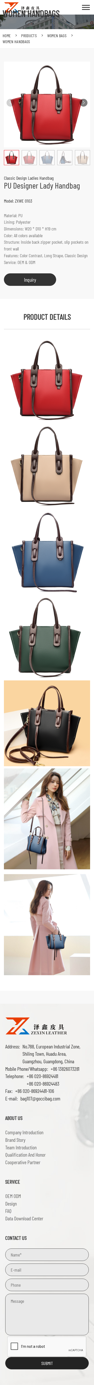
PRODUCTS (29, 35)
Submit (47, 1363)
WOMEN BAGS (57, 35)
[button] (83, 103)
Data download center (24, 1218)
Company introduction (24, 1132)
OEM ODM (13, 1196)
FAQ (8, 1211)
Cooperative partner (22, 1162)
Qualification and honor (25, 1154)
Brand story (15, 1140)
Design (11, 1203)
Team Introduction (21, 1147)
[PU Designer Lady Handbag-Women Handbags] (36, 1025)
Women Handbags (16, 41)
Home (7, 35)
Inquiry (30, 279)
